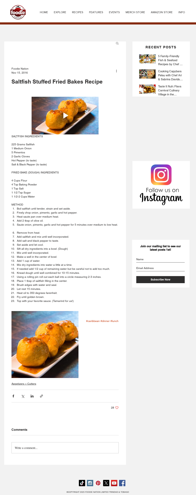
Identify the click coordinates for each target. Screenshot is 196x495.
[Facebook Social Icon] (122, 483)
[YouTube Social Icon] (114, 483)
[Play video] (65, 115)
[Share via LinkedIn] (32, 396)
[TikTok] (82, 483)
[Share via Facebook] (13, 396)
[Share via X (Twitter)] (22, 396)
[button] (77, 12)
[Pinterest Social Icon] (98, 483)
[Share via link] (41, 396)
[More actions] (116, 70)
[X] (106, 483)
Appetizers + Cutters (23, 383)
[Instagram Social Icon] (90, 483)
